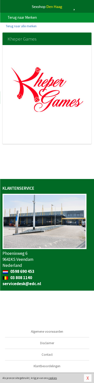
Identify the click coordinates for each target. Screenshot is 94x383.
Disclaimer (47, 343)
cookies (52, 378)
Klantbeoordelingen (47, 366)
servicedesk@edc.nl (22, 283)
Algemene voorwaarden (47, 331)
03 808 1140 (21, 277)
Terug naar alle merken (21, 26)
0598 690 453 (22, 271)
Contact (47, 354)
